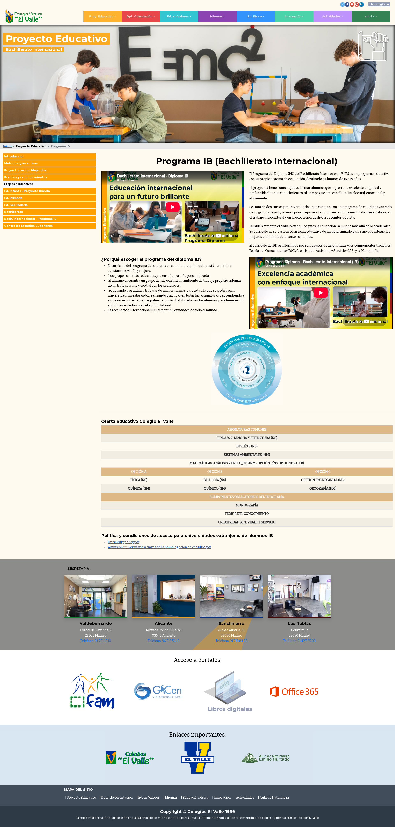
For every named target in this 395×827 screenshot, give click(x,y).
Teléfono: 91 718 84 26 (231, 641)
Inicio (7, 146)
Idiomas (216, 16)
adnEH (370, 16)
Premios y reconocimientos (25, 177)
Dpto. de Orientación (117, 797)
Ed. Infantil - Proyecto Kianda (27, 191)
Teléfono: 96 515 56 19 (163, 641)
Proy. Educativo (101, 16)
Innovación (293, 16)
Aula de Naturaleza (274, 797)
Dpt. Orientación (139, 16)
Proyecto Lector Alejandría (25, 170)
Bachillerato (13, 212)
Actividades (331, 16)
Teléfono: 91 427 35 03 (299, 641)
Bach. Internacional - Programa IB (30, 219)
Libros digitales (379, 4)
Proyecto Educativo (81, 797)
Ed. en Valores (178, 16)
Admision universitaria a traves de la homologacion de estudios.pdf (159, 547)
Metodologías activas (21, 163)
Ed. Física (254, 16)
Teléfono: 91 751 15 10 (95, 641)
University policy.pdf (123, 542)
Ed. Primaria (13, 198)
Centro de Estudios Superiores (28, 226)
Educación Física (195, 797)
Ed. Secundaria (16, 205)
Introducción (14, 156)
